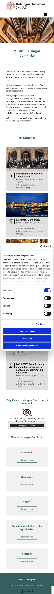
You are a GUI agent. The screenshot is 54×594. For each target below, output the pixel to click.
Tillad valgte (27, 338)
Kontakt (21, 580)
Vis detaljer (41, 324)
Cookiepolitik (31, 580)
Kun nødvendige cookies (27, 346)
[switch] (47, 298)
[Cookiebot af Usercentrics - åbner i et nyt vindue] (40, 246)
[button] (27, 14)
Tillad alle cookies (27, 331)
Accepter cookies (27, 425)
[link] (27, 412)
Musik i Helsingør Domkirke (18, 120)
